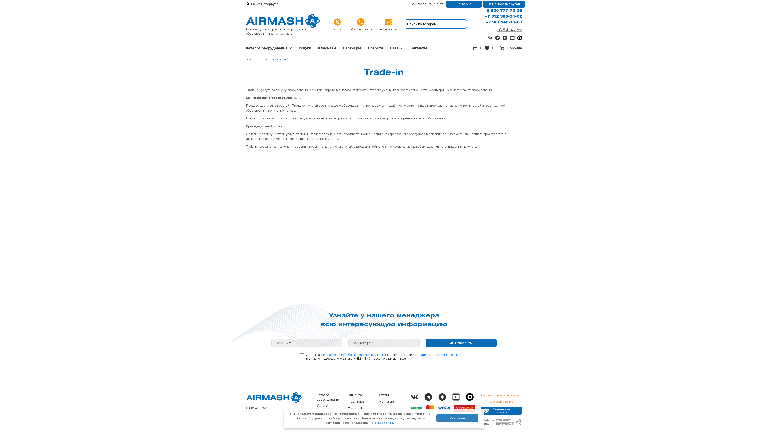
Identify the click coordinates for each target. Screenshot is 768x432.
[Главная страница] (283, 21)
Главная (251, 59)
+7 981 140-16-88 (503, 22)
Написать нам (389, 29)
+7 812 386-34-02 (503, 16)
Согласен (457, 418)
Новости (375, 48)
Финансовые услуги (272, 59)
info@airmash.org (509, 29)
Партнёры (352, 48)
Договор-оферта (501, 401)
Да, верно (464, 4)
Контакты (387, 401)
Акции (337, 29)
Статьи (396, 48)
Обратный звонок (361, 29)
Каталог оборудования (267, 48)
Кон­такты (418, 48)
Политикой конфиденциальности (439, 355)
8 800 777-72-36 (504, 10)
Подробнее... (385, 423)
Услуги (305, 48)
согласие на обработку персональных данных (356, 355)
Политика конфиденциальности (501, 394)
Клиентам (327, 48)
